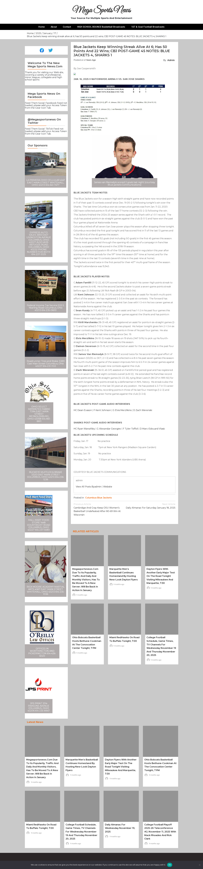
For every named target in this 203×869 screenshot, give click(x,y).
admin (171, 60)
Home (41, 27)
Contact (67, 27)
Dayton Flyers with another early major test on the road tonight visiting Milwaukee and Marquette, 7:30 (161, 576)
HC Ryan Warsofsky (84, 428)
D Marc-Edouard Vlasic (152, 428)
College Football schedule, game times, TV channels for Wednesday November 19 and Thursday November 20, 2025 (81, 831)
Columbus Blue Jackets (98, 497)
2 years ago (90, 60)
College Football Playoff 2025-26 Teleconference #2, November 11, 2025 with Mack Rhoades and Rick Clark (160, 831)
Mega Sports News (101, 10)
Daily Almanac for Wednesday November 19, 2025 (120, 828)
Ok (169, 865)
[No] (199, 864)
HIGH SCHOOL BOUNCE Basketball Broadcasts (101, 27)
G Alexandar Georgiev (109, 428)
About (54, 27)
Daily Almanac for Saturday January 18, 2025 (150, 506)
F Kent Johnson (102, 410)
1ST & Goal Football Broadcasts (148, 27)
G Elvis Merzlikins (122, 410)
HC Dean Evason (83, 410)
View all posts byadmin (88, 486)
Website (107, 486)
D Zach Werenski (142, 410)
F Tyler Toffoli (130, 428)
